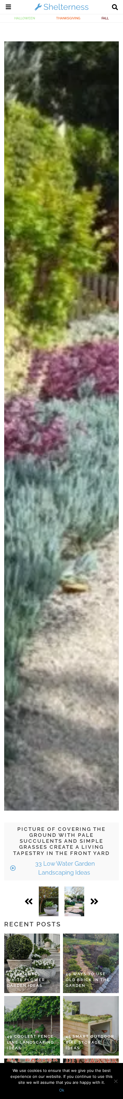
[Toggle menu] (8, 7)
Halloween (24, 18)
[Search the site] (115, 8)
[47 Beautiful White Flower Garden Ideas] (32, 963)
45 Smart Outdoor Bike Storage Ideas (90, 1042)
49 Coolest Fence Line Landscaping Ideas (30, 1042)
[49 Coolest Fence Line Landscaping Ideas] (32, 1026)
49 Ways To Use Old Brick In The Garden (88, 980)
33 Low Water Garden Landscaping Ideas (64, 868)
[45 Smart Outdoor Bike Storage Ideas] (91, 1026)
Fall (105, 18)
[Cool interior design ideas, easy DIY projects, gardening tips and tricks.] (61, 10)
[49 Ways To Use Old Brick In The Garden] (91, 963)
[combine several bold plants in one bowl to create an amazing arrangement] (48, 901)
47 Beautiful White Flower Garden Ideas (26, 980)
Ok (61, 1090)
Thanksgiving (68, 18)
